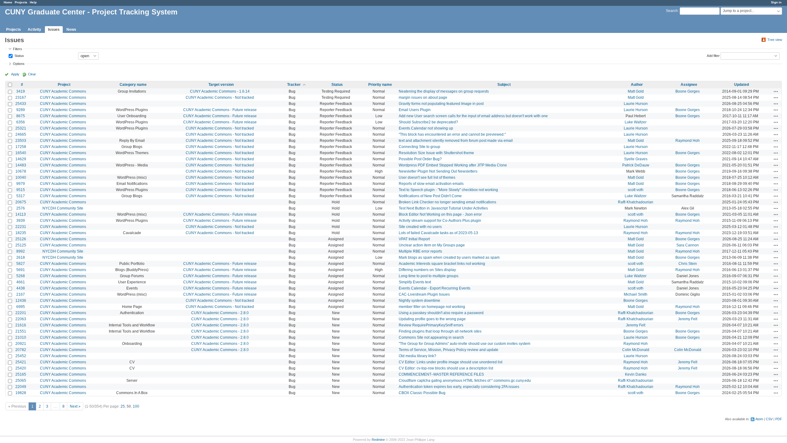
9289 (20, 110)
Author (637, 84)
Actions (775, 91)
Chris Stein (687, 263)
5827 (20, 263)
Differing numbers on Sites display (427, 270)
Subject (504, 84)
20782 (20, 350)
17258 (20, 147)
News (71, 29)
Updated (741, 84)
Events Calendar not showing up (426, 128)
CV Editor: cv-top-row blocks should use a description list (446, 368)
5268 (20, 276)
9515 (20, 190)
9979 (20, 184)
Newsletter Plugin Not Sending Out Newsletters (438, 171)
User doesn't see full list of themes (427, 177)
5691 (20, 270)
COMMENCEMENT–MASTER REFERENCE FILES (441, 374)
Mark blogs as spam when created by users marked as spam (449, 257)
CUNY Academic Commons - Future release (220, 110)
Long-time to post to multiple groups (428, 276)
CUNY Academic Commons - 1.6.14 (220, 91)
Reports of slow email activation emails (431, 184)
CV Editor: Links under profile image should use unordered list (450, 362)
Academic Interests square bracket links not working (442, 263)
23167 (20, 97)
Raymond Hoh (687, 140)
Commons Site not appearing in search (431, 337)
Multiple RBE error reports (420, 251)
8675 (20, 116)
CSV (769, 419)
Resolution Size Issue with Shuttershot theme (436, 153)
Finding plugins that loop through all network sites (440, 331)
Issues (54, 29)
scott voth (635, 190)
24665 (20, 134)
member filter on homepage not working (432, 307)
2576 (20, 208)
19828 (20, 393)
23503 (20, 140)
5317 (20, 196)
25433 (20, 104)
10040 (20, 177)
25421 (20, 362)
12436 (20, 300)
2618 (20, 257)
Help (33, 2)
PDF (778, 419)
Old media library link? (417, 356)
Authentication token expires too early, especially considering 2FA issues (459, 387)
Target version (221, 84)
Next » (75, 406)
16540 (20, 153)
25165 (20, 374)
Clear (32, 74)
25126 (20, 239)
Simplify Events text (415, 282)
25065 (20, 380)
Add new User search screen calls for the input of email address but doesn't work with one (473, 116)
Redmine (378, 439)
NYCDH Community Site (62, 208)
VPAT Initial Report (414, 239)
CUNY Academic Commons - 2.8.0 (220, 313)
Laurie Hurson (636, 104)
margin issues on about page (423, 97)
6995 (20, 307)
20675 (20, 202)
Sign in (776, 2)
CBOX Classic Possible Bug (422, 393)
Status (19, 55)
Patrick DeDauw (635, 165)
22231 (20, 227)
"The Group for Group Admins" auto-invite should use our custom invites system (464, 343)
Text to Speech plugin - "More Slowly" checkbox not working (448, 190)
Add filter (713, 55)
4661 (20, 282)
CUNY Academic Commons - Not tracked (220, 97)
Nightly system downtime (419, 300)
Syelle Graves (635, 159)
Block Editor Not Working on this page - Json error (440, 214)
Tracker (294, 84)
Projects (21, 2)
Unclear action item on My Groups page (432, 245)
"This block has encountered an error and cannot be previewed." (452, 134)
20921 (20, 343)
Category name (133, 84)
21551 (20, 331)
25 (123, 406)
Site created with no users (420, 227)
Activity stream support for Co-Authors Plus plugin (440, 220)
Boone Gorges (687, 91)
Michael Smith (635, 294)
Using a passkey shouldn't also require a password (441, 313)
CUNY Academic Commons (63, 91)
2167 (20, 294)
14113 (20, 214)
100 (136, 406)
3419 (20, 91)
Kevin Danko (636, 374)
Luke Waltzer (636, 122)
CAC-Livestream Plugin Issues (424, 294)
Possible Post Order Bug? (420, 159)
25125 (20, 245)
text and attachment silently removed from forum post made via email (456, 140)
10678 (20, 171)
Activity (34, 29)
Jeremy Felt (687, 319)
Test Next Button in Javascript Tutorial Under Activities (443, 208)
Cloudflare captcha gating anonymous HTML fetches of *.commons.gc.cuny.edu (465, 380)
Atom (759, 419)
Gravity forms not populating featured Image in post (441, 104)
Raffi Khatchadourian (635, 202)
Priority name (380, 84)
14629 (20, 159)
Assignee (689, 84)
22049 (20, 387)
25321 (20, 128)
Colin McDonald (635, 350)
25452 (20, 356)
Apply (15, 74)
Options (19, 64)
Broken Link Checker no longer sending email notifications (447, 202)
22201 (20, 313)
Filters (17, 49)
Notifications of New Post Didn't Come (430, 196)
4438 (20, 288)
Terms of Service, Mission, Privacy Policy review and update (448, 350)
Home (8, 2)
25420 (20, 368)
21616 (20, 325)
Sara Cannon (687, 245)
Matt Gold (636, 91)
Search (672, 11)
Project (64, 84)
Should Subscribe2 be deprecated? (428, 122)
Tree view (774, 40)
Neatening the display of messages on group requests (444, 91)
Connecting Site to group (419, 147)
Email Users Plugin (415, 110)
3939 (20, 220)
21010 (20, 337)
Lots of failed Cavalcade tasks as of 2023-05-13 (438, 233)
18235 (20, 233)
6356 (20, 122)
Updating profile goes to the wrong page (432, 319)
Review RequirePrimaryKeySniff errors (431, 325)
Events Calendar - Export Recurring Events (434, 288)
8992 (20, 251)
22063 (20, 319)
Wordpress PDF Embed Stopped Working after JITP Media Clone (453, 165)
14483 (20, 165)
